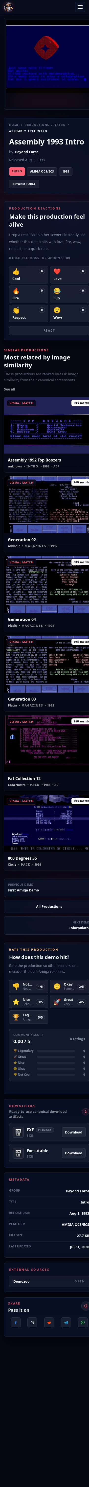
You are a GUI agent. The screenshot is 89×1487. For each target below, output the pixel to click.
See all (9, 389)
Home (14, 125)
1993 (65, 171)
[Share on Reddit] (49, 1322)
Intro (60, 125)
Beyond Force (26, 151)
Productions (37, 125)
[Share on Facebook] (15, 1322)
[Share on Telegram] (66, 1322)
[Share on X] (32, 1322)
